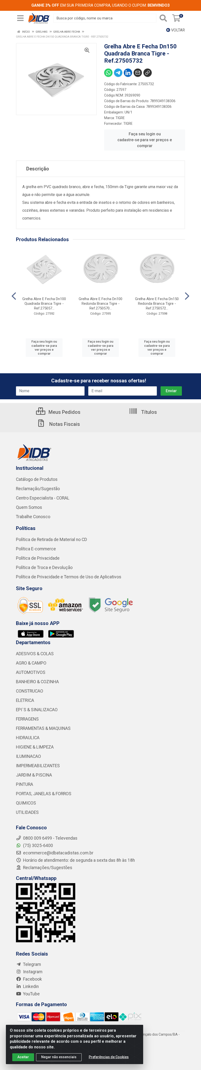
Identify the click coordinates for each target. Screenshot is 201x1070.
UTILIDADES (27, 812)
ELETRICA (25, 700)
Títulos (148, 412)
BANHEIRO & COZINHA (37, 681)
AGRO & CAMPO (31, 663)
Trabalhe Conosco (33, 516)
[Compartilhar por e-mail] (138, 73)
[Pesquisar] (163, 18)
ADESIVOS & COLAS (35, 653)
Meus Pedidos (63, 412)
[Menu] (20, 18)
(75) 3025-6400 (37, 845)
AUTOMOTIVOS (30, 672)
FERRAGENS (27, 719)
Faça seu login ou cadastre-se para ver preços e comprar (144, 140)
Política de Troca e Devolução (44, 567)
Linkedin (30, 986)
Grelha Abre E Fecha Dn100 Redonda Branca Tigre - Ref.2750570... (100, 303)
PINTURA (24, 784)
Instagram (32, 971)
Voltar (177, 30)
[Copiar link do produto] (147, 73)
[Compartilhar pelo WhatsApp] (108, 73)
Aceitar (23, 1057)
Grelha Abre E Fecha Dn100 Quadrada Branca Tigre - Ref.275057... (44, 303)
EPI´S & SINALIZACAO (37, 709)
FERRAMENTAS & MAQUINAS (43, 728)
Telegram (31, 964)
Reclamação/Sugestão (38, 488)
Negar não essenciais (58, 1057)
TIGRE (120, 118)
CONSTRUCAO (29, 691)
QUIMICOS (26, 803)
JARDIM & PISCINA (34, 775)
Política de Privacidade (38, 558)
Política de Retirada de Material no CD (51, 539)
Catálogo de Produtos (37, 479)
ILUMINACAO (28, 756)
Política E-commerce (36, 548)
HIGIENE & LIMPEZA (35, 747)
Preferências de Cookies (109, 1057)
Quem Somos (29, 507)
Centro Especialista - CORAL (42, 498)
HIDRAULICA (27, 737)
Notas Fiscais (64, 424)
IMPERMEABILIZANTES (38, 765)
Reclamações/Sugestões (47, 867)
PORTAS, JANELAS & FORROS (43, 793)
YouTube (31, 993)
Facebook (32, 979)
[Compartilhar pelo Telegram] (118, 73)
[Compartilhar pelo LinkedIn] (128, 73)
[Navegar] (14, 296)
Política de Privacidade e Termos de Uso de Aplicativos (68, 576)
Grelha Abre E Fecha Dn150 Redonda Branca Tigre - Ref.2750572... (157, 303)
